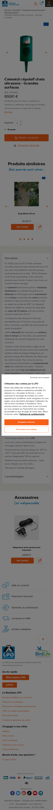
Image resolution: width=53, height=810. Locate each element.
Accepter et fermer (26, 422)
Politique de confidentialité (32, 414)
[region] (26, 405)
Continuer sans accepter (39, 377)
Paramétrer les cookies (26, 429)
